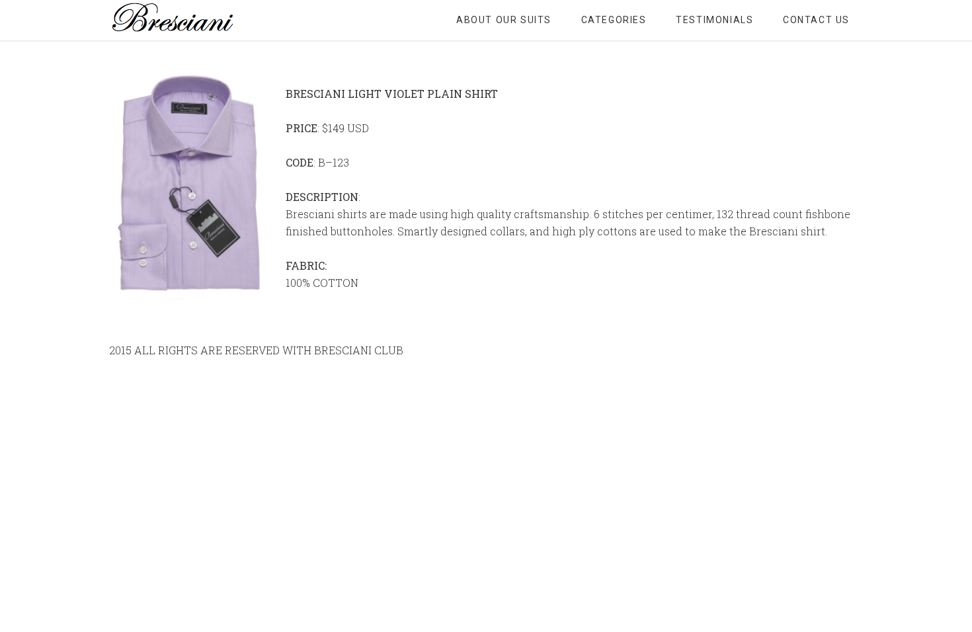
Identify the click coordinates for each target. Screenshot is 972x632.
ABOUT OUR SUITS (503, 20)
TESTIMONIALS (714, 20)
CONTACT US (816, 20)
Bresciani (215, 20)
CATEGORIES (614, 20)
